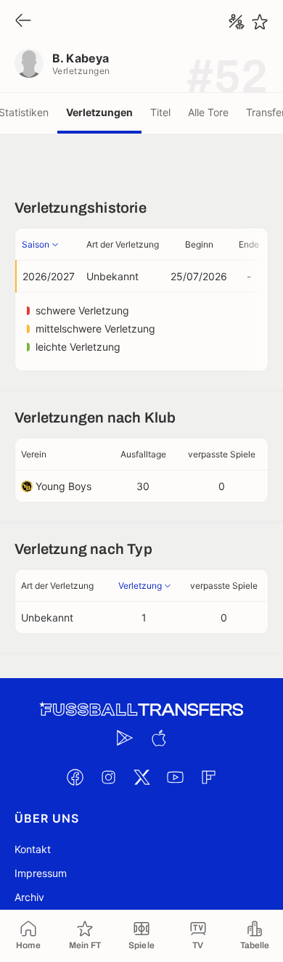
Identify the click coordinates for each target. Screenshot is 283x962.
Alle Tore (208, 112)
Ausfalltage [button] (143, 454)
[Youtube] (175, 777)
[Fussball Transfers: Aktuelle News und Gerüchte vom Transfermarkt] (141, 709)
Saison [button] (35, 244)
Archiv (29, 897)
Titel (160, 112)
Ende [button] (249, 244)
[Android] (125, 738)
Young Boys (63, 486)
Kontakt (33, 849)
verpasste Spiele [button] (221, 454)
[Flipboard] (208, 777)
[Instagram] (108, 777)
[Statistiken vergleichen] (236, 21)
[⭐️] (259, 21)
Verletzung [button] (140, 585)
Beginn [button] (199, 244)
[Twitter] (141, 777)
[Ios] (158, 738)
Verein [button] (33, 454)
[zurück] (23, 21)
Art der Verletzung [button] (122, 244)
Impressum (41, 873)
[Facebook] (75, 777)
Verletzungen (99, 112)
